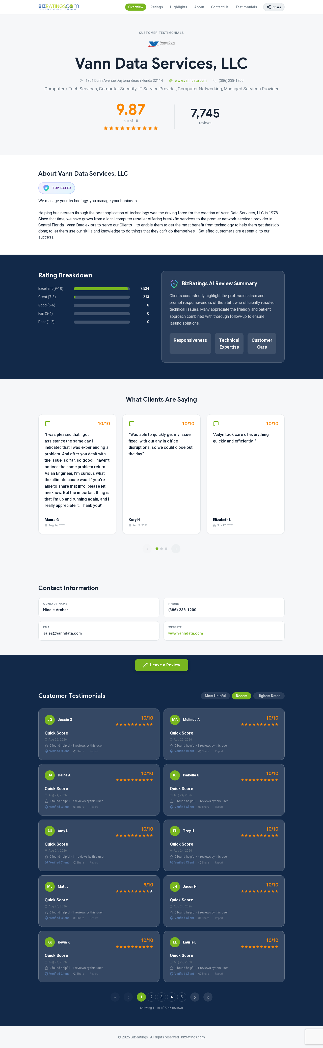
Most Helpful (215, 696)
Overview (135, 7)
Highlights (178, 7)
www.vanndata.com (191, 80)
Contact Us (220, 7)
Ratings (156, 7)
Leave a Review (165, 665)
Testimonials (246, 7)
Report (94, 751)
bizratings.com (193, 1037)
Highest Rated (269, 696)
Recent (241, 696)
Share (80, 751)
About (199, 7)
